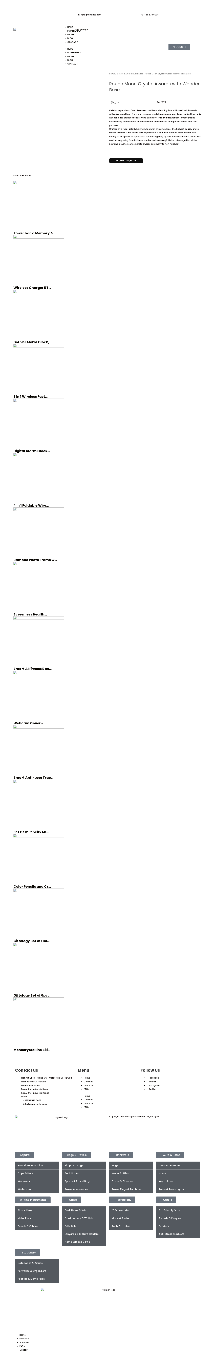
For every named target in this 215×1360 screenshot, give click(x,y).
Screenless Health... (30, 614)
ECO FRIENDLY (74, 30)
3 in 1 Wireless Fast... (30, 396)
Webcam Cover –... (29, 723)
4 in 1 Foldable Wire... (31, 505)
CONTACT (72, 42)
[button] (110, 168)
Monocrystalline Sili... (31, 1049)
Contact (88, 1081)
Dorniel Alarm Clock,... (32, 342)
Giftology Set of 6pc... (31, 995)
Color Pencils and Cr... (32, 886)
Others (120, 73)
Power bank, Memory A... (34, 233)
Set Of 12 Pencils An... (31, 832)
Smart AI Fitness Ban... (32, 668)
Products (24, 1338)
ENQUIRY (71, 34)
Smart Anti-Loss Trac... (33, 777)
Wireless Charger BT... (32, 287)
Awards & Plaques (134, 73)
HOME (70, 27)
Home (112, 73)
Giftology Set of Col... (31, 941)
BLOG (70, 38)
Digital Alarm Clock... (31, 451)
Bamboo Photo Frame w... (35, 560)
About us (88, 1085)
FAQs (86, 1089)
